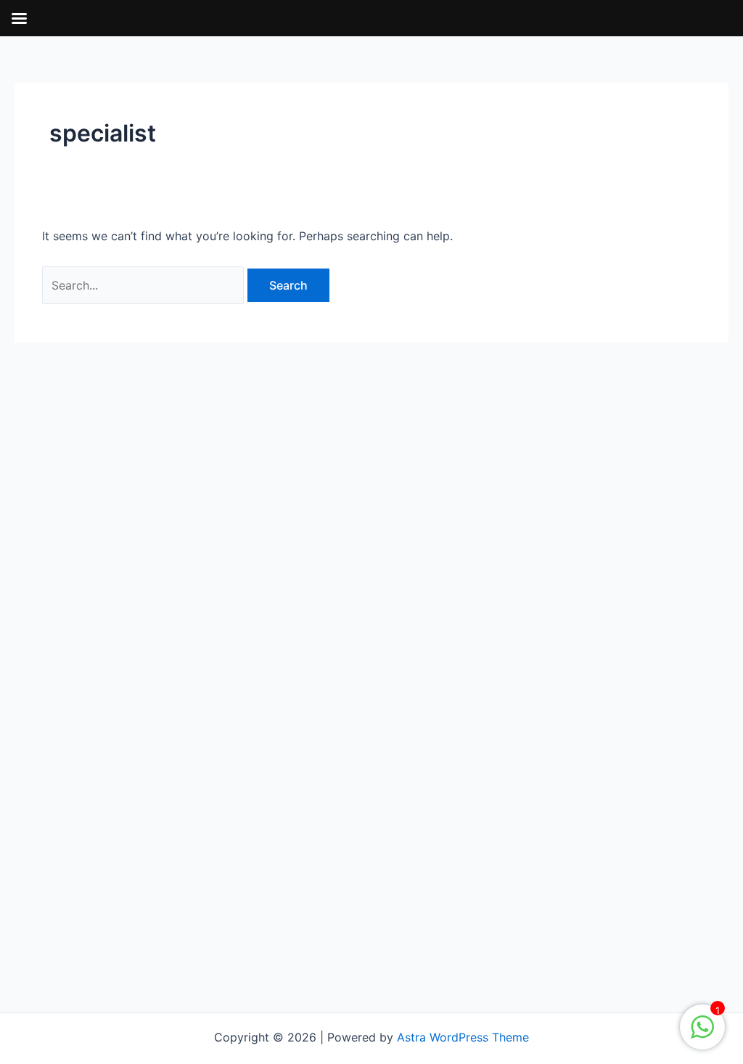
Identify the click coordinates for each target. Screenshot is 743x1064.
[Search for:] (144, 285)
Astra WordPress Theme (463, 1037)
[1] (702, 1034)
